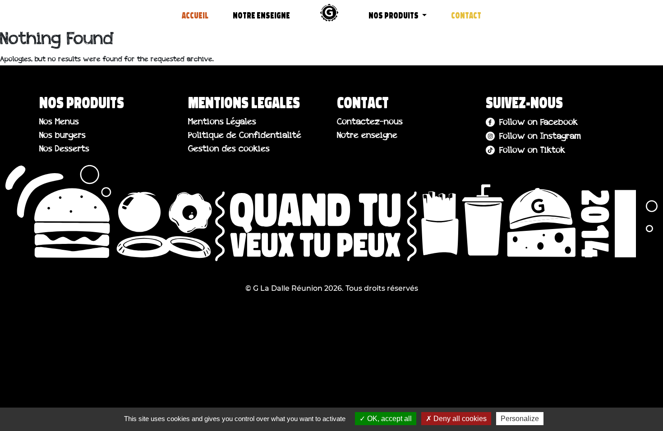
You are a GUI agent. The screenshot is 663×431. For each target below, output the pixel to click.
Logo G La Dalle (329, 13)
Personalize (520, 418)
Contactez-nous (370, 122)
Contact (466, 16)
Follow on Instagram (540, 137)
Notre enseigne (261, 16)
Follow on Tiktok (532, 151)
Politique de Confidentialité (244, 136)
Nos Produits (394, 16)
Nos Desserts (64, 149)
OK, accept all (388, 418)
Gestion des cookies (229, 149)
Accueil (195, 16)
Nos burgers (62, 136)
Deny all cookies (459, 418)
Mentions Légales (222, 122)
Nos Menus (59, 122)
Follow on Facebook (538, 123)
